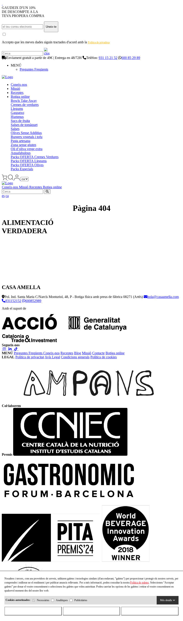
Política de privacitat (29, 357)
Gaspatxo (17, 113)
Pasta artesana (20, 141)
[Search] (47, 53)
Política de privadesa (99, 42)
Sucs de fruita (20, 121)
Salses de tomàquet (24, 125)
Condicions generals (75, 357)
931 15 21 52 (108, 58)
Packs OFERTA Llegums (29, 161)
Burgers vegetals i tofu (26, 137)
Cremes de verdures (25, 105)
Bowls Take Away (24, 101)
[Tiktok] (15, 349)
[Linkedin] (10, 349)
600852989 (33, 301)
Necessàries (43, 600)
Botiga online (20, 97)
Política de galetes (139, 582)
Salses (15, 129)
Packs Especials (22, 169)
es (3, 196)
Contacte (98, 353)
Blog (77, 353)
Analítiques (62, 600)
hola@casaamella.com (163, 297)
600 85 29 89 (130, 58)
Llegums (17, 109)
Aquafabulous (21, 153)
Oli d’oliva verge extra (26, 149)
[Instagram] (4, 349)
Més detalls (166, 600)
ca (7, 196)
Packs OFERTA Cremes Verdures (34, 157)
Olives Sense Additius (26, 133)
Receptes (17, 92)
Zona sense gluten (23, 145)
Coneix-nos (19, 84)
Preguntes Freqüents (34, 69)
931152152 (13, 301)
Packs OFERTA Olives (27, 165)
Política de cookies (103, 357)
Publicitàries (80, 600)
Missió (15, 88)
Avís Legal (52, 357)
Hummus (17, 117)
